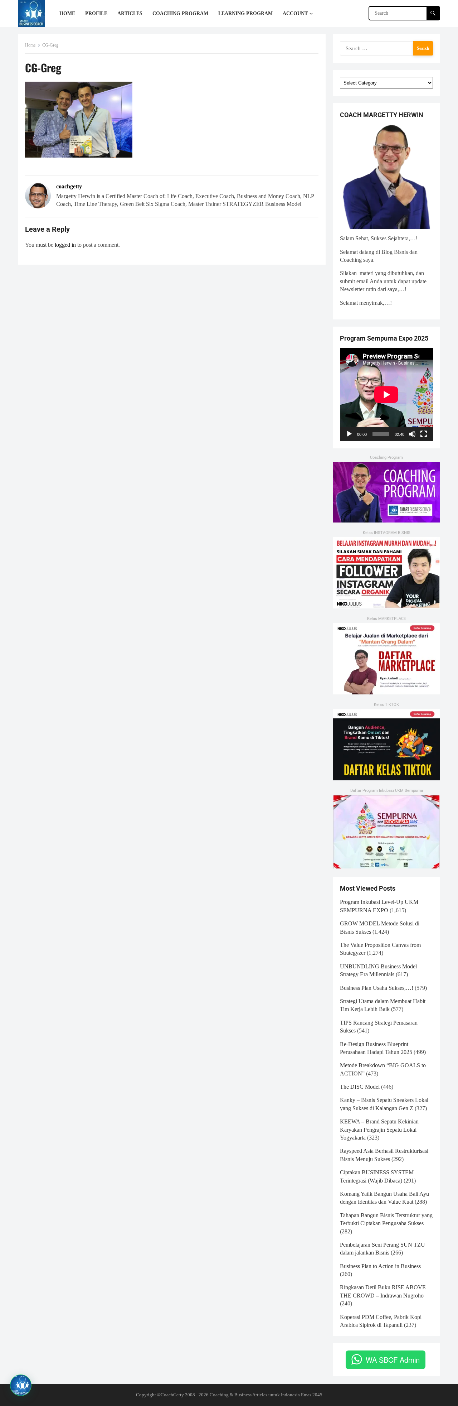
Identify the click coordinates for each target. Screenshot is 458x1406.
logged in (65, 245)
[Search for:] (386, 48)
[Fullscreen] (423, 434)
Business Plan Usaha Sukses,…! (376, 988)
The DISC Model (360, 1087)
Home (30, 45)
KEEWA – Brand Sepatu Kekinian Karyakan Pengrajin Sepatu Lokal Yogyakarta (379, 1129)
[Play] (349, 434)
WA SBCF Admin (393, 1359)
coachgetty (69, 186)
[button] (20, 1385)
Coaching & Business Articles (238, 1394)
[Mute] (412, 434)
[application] (386, 394)
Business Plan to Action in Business (380, 1266)
